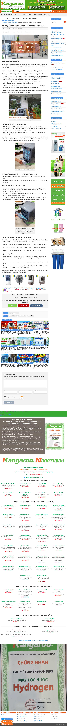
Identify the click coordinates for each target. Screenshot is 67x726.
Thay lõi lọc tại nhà (55, 114)
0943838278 (63, 11)
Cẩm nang (5, 18)
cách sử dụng (11, 315)
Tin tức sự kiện (33, 18)
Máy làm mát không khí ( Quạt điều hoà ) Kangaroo (58, 77)
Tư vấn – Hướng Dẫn (8, 20)
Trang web (35, 390)
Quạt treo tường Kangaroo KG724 (19, 287)
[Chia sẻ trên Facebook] (12, 32)
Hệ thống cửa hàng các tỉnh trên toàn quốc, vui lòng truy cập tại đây (33, 640)
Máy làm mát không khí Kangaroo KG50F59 (41, 287)
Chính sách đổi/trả (38, 720)
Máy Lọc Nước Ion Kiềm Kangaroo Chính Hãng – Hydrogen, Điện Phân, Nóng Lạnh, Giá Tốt (57, 33)
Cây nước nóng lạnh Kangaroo (58, 62)
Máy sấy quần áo (55, 83)
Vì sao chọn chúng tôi (21, 714)
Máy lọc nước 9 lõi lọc (56, 106)
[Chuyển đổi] (65, 44)
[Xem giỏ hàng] (53, 11)
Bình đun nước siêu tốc (56, 88)
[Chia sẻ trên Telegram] (32, 32)
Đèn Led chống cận (55, 86)
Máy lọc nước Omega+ (56, 41)
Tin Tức (19, 14)
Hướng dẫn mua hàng (21, 720)
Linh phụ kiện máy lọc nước (57, 50)
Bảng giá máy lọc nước (22, 716)
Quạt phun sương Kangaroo (57, 93)
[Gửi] (51, 11)
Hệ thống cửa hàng (38, 14)
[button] (8, 14)
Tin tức (2, 716)
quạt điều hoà (30, 315)
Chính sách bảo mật (55, 718)
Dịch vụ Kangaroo (48, 14)
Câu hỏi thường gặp (27, 14)
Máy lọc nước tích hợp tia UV (57, 111)
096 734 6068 (8, 414)
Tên (4, 390)
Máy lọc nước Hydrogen (56, 38)
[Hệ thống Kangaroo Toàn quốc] (6, 11)
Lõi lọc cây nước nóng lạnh (57, 67)
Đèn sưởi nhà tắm (55, 81)
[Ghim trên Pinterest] (28, 32)
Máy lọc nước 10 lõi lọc (56, 109)
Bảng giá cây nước (21, 718)
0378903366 (58, 11)
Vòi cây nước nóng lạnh (56, 69)
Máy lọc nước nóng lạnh (7, 428)
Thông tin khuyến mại (15, 18)
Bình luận (5, 378)
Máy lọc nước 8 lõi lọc (56, 104)
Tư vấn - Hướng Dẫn (12, 22)
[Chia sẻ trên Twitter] (18, 32)
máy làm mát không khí (21, 315)
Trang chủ (4, 22)
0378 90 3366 (7, 412)
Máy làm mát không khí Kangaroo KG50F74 (30, 287)
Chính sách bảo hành (38, 718)
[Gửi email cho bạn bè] (23, 32)
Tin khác (25, 18)
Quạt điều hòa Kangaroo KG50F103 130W (8, 287)
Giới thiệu (3, 714)
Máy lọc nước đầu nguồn (56, 52)
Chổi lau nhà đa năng (56, 91)
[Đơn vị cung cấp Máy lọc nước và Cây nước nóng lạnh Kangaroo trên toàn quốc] (33, 4)
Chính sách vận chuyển (39, 716)
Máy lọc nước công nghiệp (57, 55)
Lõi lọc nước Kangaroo (56, 47)
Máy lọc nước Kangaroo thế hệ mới (57, 44)
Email (19, 390)
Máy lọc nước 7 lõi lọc (56, 101)
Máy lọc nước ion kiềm (17, 428)
